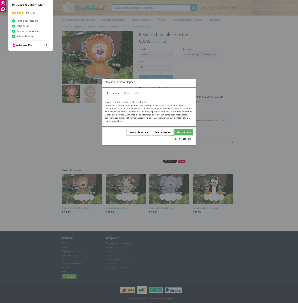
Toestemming (113, 93)
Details (127, 93)
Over (137, 93)
